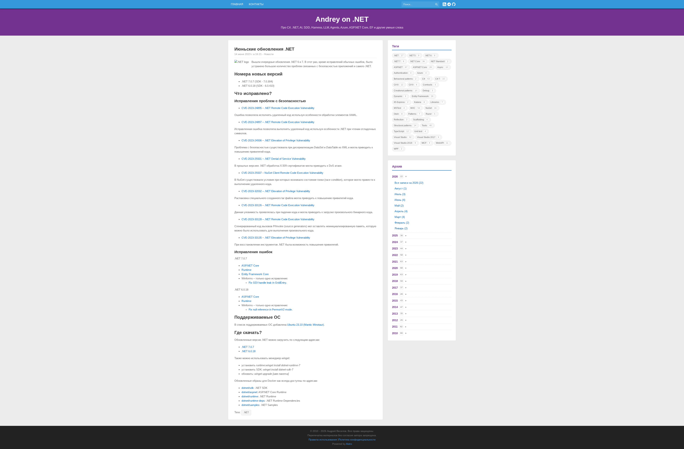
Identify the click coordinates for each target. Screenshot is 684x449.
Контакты (256, 4)
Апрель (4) (401, 211)
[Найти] (436, 4)
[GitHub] (453, 4)
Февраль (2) (402, 222)
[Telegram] (449, 4)
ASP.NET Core (250, 265)
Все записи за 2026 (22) (409, 182)
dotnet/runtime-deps (253, 400)
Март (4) (400, 216)
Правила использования (323, 439)
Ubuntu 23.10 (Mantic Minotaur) (305, 324)
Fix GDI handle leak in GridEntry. (268, 282)
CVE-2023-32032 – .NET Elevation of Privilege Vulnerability (276, 191)
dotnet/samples (250, 404)
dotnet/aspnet (249, 392)
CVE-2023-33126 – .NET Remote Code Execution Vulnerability (278, 205)
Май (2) (399, 205)
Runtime (246, 269)
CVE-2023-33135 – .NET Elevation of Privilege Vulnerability (276, 237)
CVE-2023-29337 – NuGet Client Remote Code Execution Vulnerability (282, 172)
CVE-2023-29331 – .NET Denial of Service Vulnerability (274, 158)
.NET (246, 412)
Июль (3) (400, 194)
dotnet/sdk (248, 387)
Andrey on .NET (342, 19)
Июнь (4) (400, 199)
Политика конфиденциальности (356, 439)
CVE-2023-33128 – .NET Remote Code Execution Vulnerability (278, 219)
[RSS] (444, 4)
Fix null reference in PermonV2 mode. (270, 309)
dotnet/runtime (250, 396)
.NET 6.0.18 (248, 351)
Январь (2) (401, 228)
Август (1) (401, 188)
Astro (349, 443)
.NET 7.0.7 (248, 346)
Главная (237, 4)
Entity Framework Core (255, 274)
